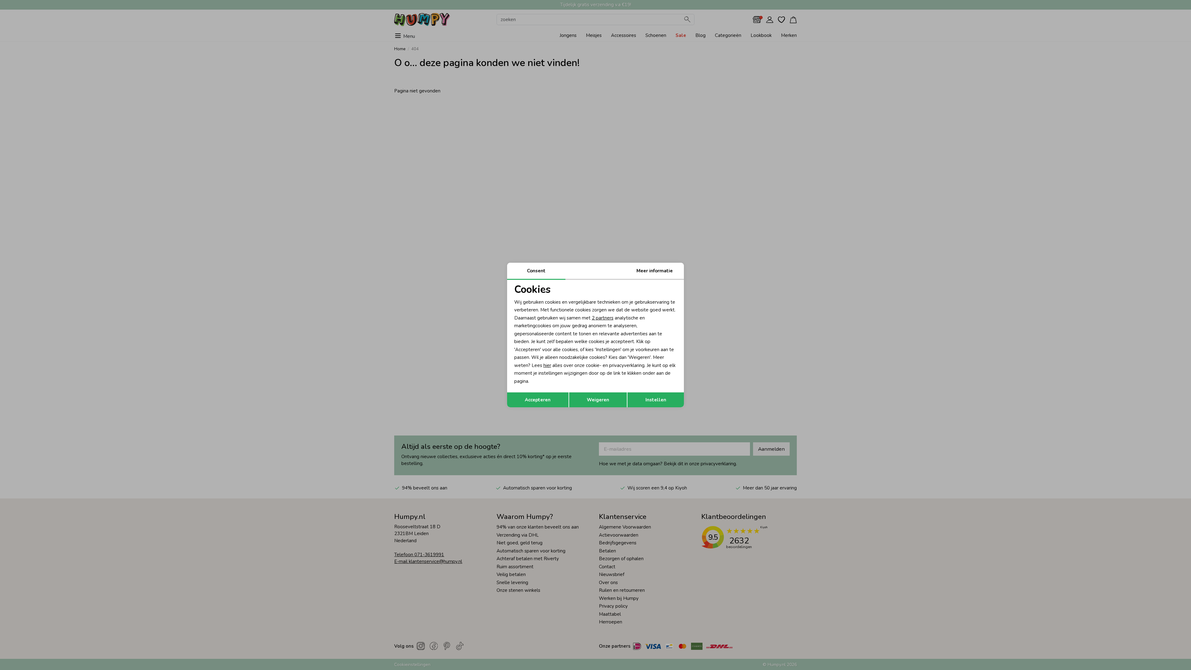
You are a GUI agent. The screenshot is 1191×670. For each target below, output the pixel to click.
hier (547, 365)
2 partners (602, 318)
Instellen (655, 400)
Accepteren (538, 400)
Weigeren (598, 400)
